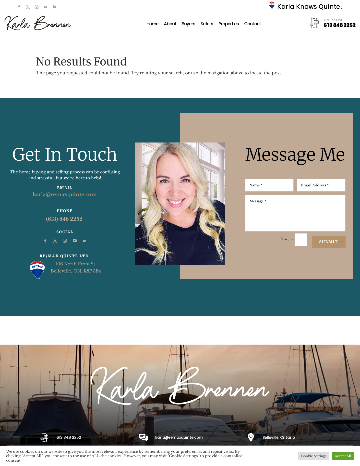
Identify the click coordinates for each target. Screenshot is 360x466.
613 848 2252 (69, 437)
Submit (328, 242)
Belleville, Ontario (279, 437)
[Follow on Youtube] (45, 6)
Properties (228, 24)
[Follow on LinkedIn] (54, 6)
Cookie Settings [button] (313, 456)
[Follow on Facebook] (19, 6)
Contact (252, 24)
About (170, 24)
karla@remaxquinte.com (65, 194)
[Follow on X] (27, 6)
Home (152, 24)
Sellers (207, 24)
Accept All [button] (343, 456)
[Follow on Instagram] (36, 6)
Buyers (188, 24)
